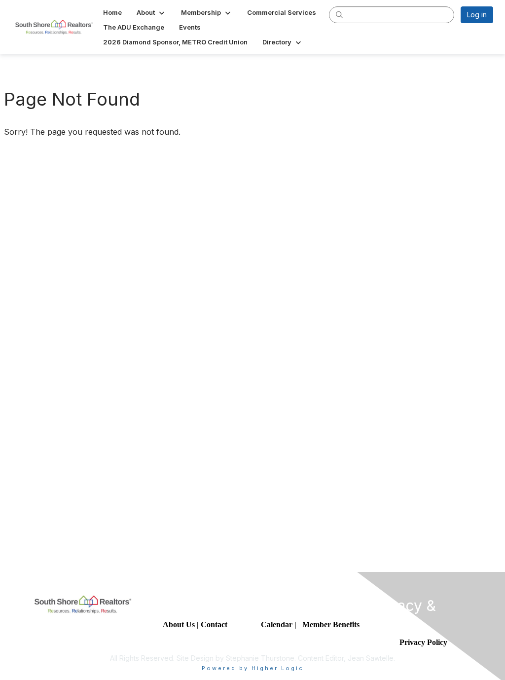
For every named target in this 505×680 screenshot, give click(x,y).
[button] (151, 12)
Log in (477, 14)
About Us (179, 624)
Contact (215, 624)
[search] (339, 14)
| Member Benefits (327, 624)
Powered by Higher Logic (253, 668)
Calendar (277, 624)
